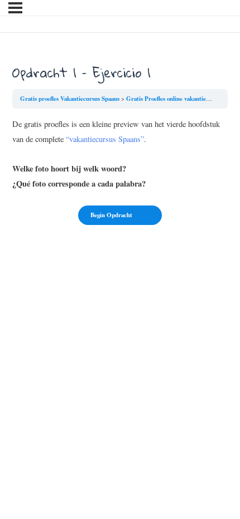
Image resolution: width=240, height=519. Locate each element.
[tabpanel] (120, 153)
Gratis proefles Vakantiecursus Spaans (69, 98)
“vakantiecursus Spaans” (105, 139)
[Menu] (15, 7)
